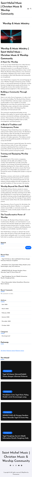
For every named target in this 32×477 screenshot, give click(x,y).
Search (3, 243)
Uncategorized (6, 336)
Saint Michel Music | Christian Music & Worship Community (16, 457)
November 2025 (6, 321)
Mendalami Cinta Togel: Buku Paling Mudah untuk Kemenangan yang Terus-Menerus (16, 397)
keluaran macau (10, 350)
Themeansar (16, 474)
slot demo (3, 350)
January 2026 (5, 317)
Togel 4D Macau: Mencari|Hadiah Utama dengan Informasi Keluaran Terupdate (15, 376)
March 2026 (5, 308)
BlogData (24, 472)
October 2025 (6, 325)
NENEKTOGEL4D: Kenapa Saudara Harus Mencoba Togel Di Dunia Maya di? (16, 418)
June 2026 (4, 304)
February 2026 (6, 312)
